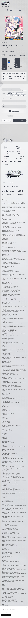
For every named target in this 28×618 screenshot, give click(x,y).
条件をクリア (6, 120)
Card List (7, 6)
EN (22, 3)
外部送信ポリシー (21, 194)
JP (19, 3)
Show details (24, 614)
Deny (16, 614)
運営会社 (3, 194)
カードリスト (7, 163)
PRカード (7, 164)
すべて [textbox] (4, 101)
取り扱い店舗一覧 (16, 186)
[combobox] (14, 101)
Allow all (6, 614)
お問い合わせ (6, 186)
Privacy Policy (4, 612)
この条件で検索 (20, 120)
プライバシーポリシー (11, 194)
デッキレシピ (7, 166)
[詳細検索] (24, 90)
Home (2, 6)
